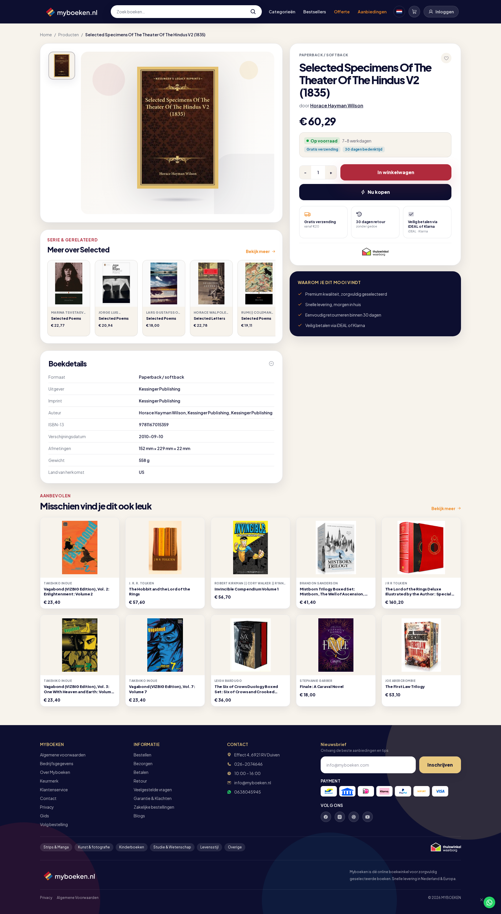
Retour (140, 780)
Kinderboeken (131, 847)
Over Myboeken (55, 772)
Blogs (139, 815)
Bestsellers (314, 11)
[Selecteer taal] (399, 11)
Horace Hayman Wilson (336, 105)
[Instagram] (340, 817)
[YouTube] (367, 817)
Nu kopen (379, 192)
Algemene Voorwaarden (78, 897)
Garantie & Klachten (153, 798)
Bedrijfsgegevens (56, 763)
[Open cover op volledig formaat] (61, 66)
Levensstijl (209, 847)
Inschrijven (440, 765)
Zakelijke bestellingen (154, 807)
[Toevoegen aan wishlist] (446, 58)
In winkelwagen (395, 172)
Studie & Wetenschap (172, 847)
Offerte (342, 11)
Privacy (47, 807)
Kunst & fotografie (94, 847)
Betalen (141, 772)
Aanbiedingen (372, 11)
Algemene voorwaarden (63, 754)
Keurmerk (49, 780)
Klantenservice (54, 789)
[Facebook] (326, 817)
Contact (48, 798)
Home (46, 34)
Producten (68, 34)
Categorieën (282, 11)
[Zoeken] (253, 12)
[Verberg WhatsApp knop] (479, 902)
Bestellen (142, 754)
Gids (44, 815)
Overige (235, 847)
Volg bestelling (54, 824)
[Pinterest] (353, 817)
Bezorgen (143, 763)
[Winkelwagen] (414, 11)
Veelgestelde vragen (153, 789)
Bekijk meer (258, 251)
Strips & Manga (56, 847)
